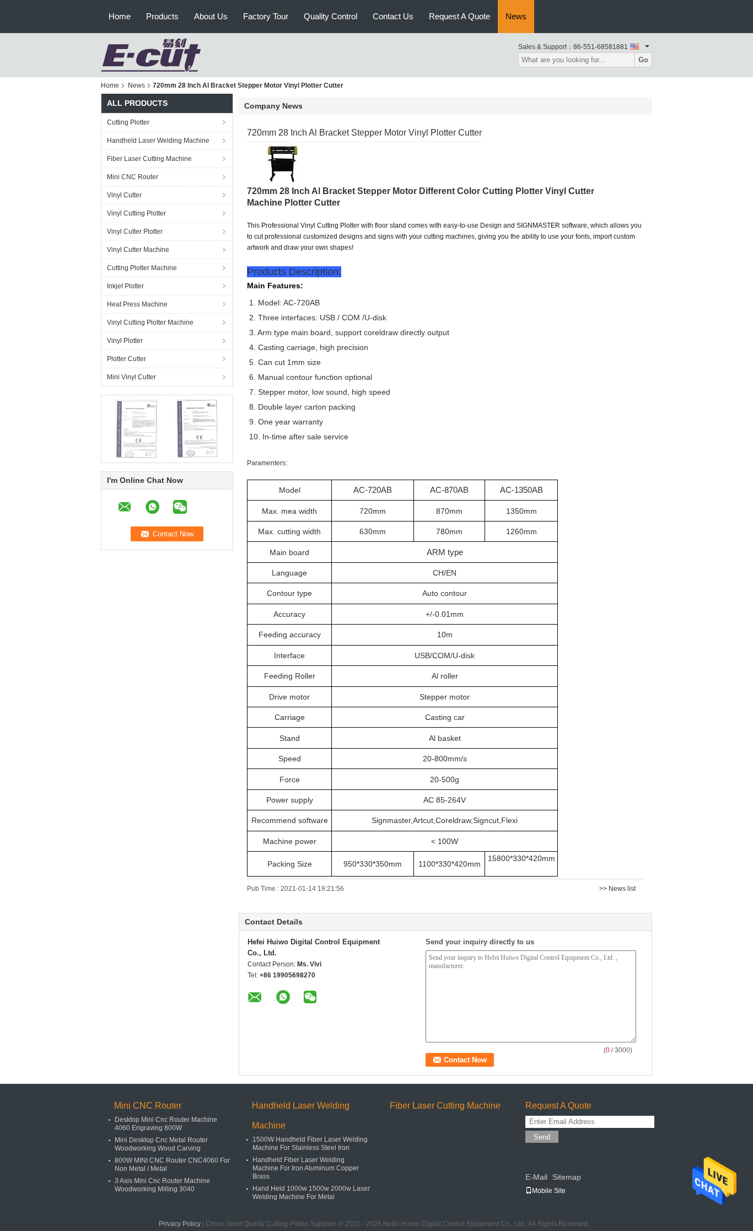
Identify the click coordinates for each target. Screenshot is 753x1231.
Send (542, 1137)
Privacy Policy (180, 1224)
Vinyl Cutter (124, 195)
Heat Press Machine (137, 304)
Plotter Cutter (126, 359)
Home (120, 16)
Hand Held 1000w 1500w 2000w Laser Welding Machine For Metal (311, 1193)
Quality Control (330, 16)
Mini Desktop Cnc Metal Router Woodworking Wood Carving (161, 1144)
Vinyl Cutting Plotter (136, 213)
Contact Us (393, 16)
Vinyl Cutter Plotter (135, 231)
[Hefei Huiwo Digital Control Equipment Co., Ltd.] (151, 54)
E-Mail (536, 1177)
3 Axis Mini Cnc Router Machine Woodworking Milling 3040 (162, 1185)
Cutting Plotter (128, 122)
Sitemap (566, 1177)
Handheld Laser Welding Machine (158, 140)
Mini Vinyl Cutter (131, 377)
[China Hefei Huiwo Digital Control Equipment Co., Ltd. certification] (137, 428)
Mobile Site (549, 1191)
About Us (211, 16)
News (515, 16)
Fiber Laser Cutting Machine (149, 159)
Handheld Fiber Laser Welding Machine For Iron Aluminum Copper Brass (305, 1168)
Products (162, 16)
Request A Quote (459, 16)
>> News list (617, 889)
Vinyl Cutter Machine (138, 250)
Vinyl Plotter (125, 341)
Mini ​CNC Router (132, 177)
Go (643, 60)
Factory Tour (265, 16)
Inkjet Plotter (125, 286)
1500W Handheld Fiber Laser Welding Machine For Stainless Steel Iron (310, 1144)
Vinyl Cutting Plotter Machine (150, 322)
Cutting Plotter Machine (142, 268)
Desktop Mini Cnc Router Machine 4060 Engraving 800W (166, 1124)
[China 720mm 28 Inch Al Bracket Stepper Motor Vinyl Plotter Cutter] (285, 164)
